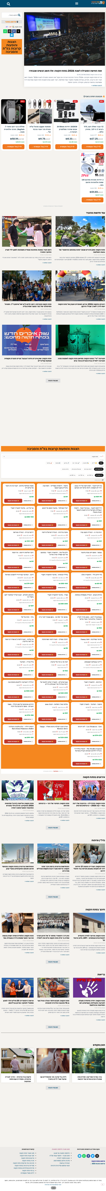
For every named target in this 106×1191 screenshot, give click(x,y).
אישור (53, 1188)
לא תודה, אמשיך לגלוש (53, 614)
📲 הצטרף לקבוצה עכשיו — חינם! (53, 609)
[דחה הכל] (102, 1184)
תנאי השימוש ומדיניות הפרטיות (53, 1184)
